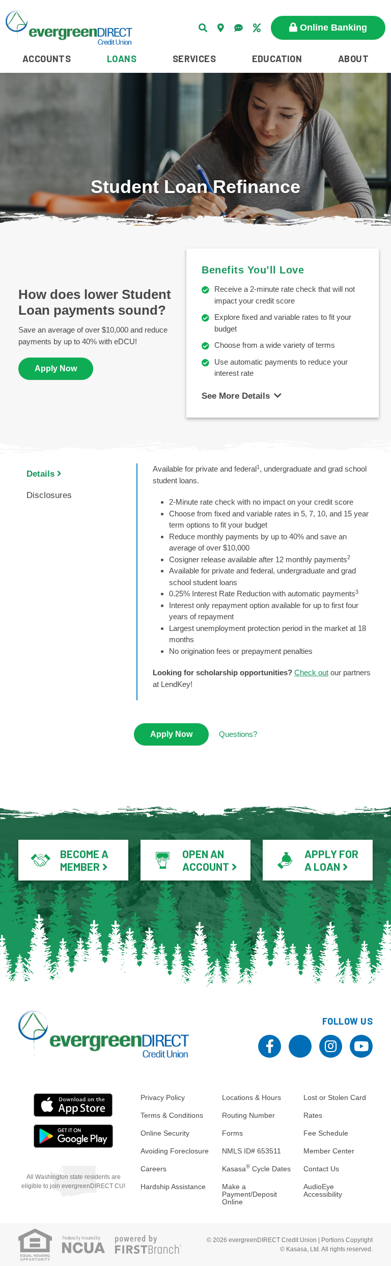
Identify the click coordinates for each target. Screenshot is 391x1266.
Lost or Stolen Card (334, 1097)
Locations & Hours (251, 1097)
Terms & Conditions (172, 1115)
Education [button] (277, 58)
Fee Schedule (325, 1133)
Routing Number (248, 1115)
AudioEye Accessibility (322, 1190)
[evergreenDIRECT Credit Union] (69, 26)
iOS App (73, 1105)
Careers (153, 1169)
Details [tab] (40, 474)
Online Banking (333, 27)
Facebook (269, 1046)
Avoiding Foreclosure (175, 1151)
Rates (312, 1115)
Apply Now (56, 368)
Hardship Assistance (173, 1186)
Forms (232, 1133)
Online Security (165, 1133)
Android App (73, 1136)
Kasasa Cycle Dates (256, 1169)
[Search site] (203, 27)
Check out (311, 672)
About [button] (353, 58)
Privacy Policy (163, 1097)
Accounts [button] (46, 58)
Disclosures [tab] (49, 495)
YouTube (361, 1046)
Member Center (328, 1151)
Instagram (330, 1046)
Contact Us (321, 1169)
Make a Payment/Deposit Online (249, 1194)
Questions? (238, 734)
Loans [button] (121, 58)
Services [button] (194, 58)
